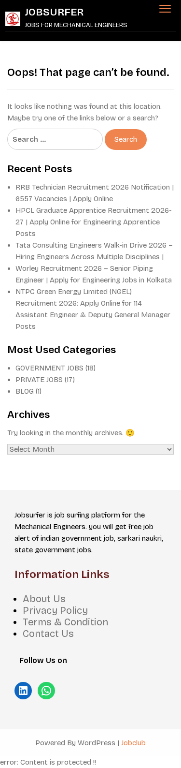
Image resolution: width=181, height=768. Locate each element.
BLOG (24, 391)
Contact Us (48, 633)
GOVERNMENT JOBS (49, 368)
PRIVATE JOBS (39, 379)
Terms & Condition (65, 622)
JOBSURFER (54, 12)
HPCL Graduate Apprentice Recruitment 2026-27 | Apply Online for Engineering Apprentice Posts (93, 222)
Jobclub (133, 742)
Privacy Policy (55, 610)
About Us (44, 599)
